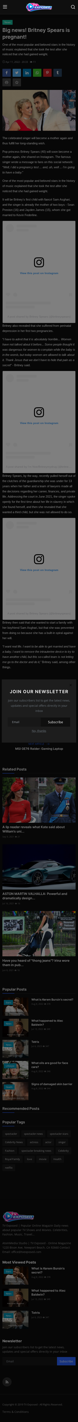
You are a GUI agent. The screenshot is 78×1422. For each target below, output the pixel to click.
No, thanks (39, 731)
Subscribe (55, 722)
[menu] (5, 7)
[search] (73, 7)
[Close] (70, 685)
